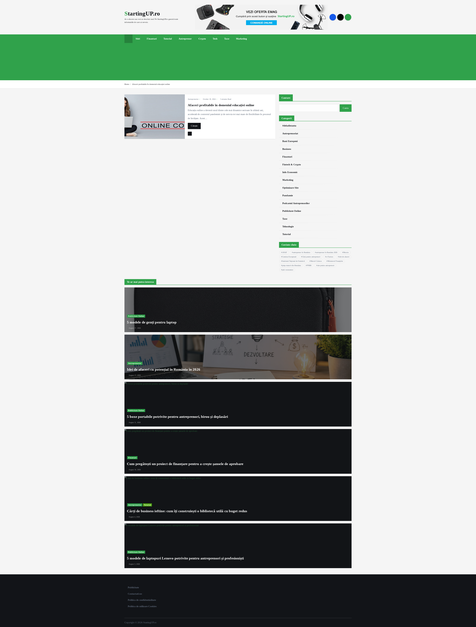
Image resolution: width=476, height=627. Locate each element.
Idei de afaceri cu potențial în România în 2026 (163, 369)
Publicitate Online (291, 211)
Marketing (241, 38)
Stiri (138, 38)
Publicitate (133, 587)
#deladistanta (289, 125)
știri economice (287, 270)
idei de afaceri (344, 257)
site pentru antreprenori (325, 265)
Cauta (345, 108)
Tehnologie (288, 226)
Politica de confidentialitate (142, 600)
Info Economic (290, 172)
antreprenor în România (301, 252)
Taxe (226, 38)
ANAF (284, 252)
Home (126, 84)
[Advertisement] (238, 61)
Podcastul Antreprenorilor (296, 203)
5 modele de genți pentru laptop (152, 322)
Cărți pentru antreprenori (311, 257)
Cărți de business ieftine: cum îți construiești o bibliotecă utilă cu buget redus (187, 511)
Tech (215, 38)
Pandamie (287, 195)
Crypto (202, 38)
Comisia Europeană (289, 257)
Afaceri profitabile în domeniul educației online (151, 84)
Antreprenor (185, 38)
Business (286, 149)
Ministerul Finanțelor (335, 261)
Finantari (152, 38)
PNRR (309, 265)
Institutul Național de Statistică (293, 261)
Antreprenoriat (193, 99)
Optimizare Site (290, 187)
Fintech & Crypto (291, 164)
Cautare (286, 97)
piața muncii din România (291, 265)
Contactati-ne (135, 593)
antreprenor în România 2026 (326, 252)
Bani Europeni (290, 141)
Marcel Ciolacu (316, 261)
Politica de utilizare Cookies (142, 606)
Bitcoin (346, 252)
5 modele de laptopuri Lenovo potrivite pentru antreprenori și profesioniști (185, 558)
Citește (194, 125)
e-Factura (329, 257)
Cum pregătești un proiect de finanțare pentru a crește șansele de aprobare (185, 464)
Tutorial (168, 38)
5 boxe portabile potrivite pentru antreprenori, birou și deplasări (177, 417)
